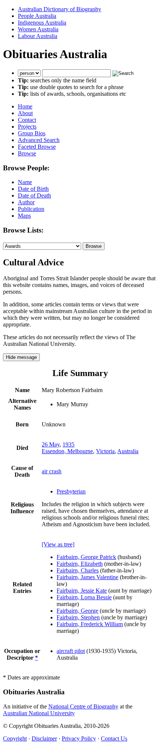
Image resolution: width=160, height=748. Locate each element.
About (25, 113)
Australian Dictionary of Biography (59, 9)
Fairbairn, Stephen (78, 617)
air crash (51, 471)
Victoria (105, 451)
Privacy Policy (79, 738)
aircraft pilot (71, 651)
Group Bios (31, 133)
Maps (24, 215)
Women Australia (38, 29)
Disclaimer (44, 738)
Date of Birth (33, 189)
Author (26, 202)
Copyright (15, 738)
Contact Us (114, 738)
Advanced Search (39, 140)
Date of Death (34, 195)
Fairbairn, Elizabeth (80, 564)
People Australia (37, 16)
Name (25, 182)
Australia (127, 451)
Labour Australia (37, 36)
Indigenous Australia (42, 22)
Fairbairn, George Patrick (86, 557)
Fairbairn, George (77, 610)
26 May (51, 444)
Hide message (21, 357)
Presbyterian (71, 491)
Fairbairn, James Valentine (87, 577)
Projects (27, 126)
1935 (68, 444)
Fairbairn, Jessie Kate (82, 590)
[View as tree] (58, 544)
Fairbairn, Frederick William (90, 624)
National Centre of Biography (83, 706)
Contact (27, 120)
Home (25, 106)
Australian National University (39, 713)
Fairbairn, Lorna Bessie (84, 597)
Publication (31, 209)
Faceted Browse (37, 146)
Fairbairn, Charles (78, 570)
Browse (27, 153)
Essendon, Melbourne (67, 451)
